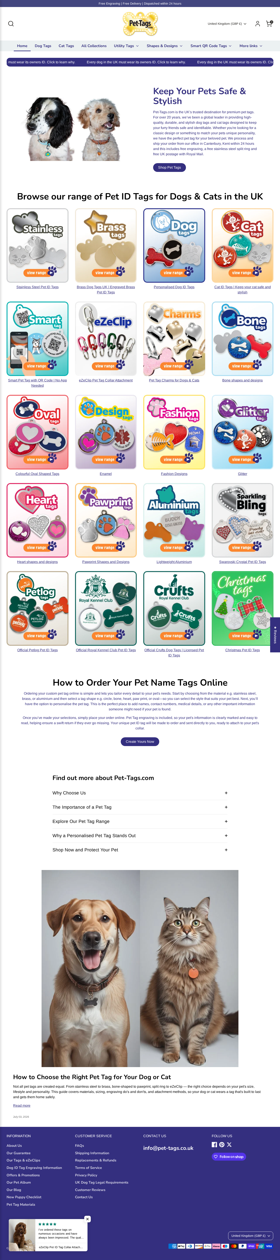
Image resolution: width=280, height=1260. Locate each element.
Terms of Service (88, 1167)
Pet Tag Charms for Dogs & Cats (174, 380)
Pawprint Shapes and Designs (106, 562)
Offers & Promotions (23, 1175)
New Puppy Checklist (24, 1197)
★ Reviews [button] (275, 635)
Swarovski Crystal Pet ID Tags (242, 562)
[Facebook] (214, 1144)
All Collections (94, 45)
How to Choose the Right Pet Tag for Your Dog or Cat (92, 1077)
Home (22, 45)
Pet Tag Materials (21, 1204)
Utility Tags (124, 45)
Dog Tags (43, 45)
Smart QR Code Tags (209, 45)
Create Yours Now (140, 741)
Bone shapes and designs (242, 380)
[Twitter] (229, 1144)
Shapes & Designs (163, 45)
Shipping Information (92, 1153)
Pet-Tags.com (36, 1248)
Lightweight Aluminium (174, 562)
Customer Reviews (90, 1190)
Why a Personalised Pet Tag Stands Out (94, 835)
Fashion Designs (174, 474)
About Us (14, 1145)
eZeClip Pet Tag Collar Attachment (106, 380)
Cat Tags (66, 45)
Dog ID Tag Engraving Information (34, 1167)
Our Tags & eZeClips (23, 1160)
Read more (21, 1105)
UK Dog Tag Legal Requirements (101, 1182)
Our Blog (14, 1190)
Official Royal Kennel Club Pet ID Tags (106, 650)
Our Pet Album (19, 1182)
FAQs (79, 1145)
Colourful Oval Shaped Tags (37, 474)
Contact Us (84, 1197)
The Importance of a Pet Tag (82, 807)
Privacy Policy (86, 1175)
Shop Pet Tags (169, 167)
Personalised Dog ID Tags (174, 287)
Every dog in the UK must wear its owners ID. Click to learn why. (84, 62)
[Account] (257, 23)
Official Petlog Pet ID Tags (37, 650)
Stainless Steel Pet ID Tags (37, 287)
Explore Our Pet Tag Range (81, 821)
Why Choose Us (69, 792)
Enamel (106, 474)
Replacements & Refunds (95, 1160)
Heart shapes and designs (37, 562)
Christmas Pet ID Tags (242, 650)
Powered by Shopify (58, 1248)
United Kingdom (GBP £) (225, 23)
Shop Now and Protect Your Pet (85, 849)
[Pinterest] (221, 1144)
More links (249, 45)
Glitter (242, 474)
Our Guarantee (19, 1153)
